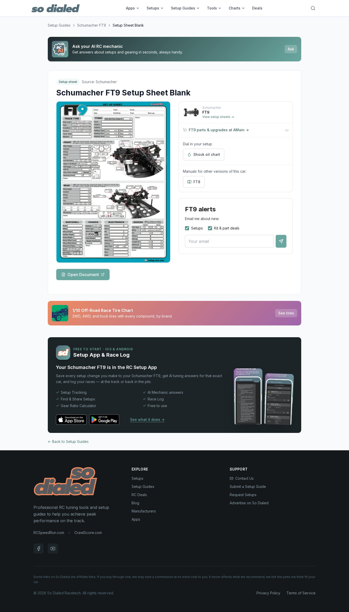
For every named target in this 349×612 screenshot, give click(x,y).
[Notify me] (281, 241)
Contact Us (244, 478)
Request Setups (243, 495)
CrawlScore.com (88, 532)
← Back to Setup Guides (68, 441)
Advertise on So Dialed (249, 503)
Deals (257, 8)
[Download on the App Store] (71, 419)
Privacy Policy (268, 593)
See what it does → (147, 419)
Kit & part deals (226, 228)
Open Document (83, 274)
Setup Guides (183, 8)
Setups (153, 8)
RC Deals (139, 495)
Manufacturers (144, 511)
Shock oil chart (206, 154)
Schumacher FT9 (91, 25)
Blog (135, 503)
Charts (234, 8)
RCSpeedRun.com (48, 532)
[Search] (313, 8)
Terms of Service (301, 593)
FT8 (196, 182)
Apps (130, 8)
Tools (212, 8)
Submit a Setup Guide (248, 486)
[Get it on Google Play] (107, 419)
